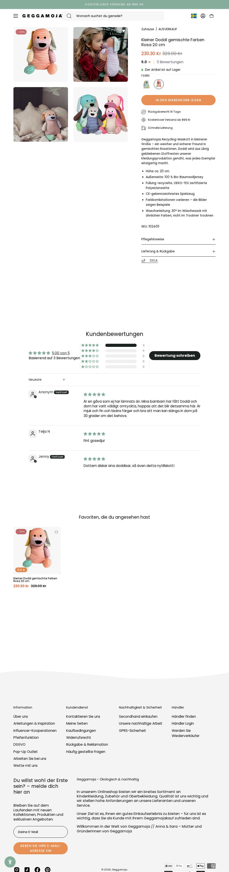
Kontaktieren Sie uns (83, 716)
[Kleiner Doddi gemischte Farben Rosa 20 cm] (159, 84)
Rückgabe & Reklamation (87, 744)
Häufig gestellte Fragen (85, 751)
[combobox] (112, 16)
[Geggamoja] (42, 15)
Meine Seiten (77, 723)
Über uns (20, 716)
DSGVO (19, 744)
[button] (90, 345)
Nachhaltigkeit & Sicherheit (140, 708)
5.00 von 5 (61, 353)
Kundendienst (77, 708)
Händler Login (183, 723)
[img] (94, 394)
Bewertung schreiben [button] (175, 355)
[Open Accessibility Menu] (10, 862)
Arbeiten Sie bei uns (29, 758)
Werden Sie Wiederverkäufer (185, 733)
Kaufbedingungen (81, 730)
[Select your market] (194, 17)
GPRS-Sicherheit (132, 730)
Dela (154, 260)
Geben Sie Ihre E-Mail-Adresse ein (40, 848)
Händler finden (184, 716)
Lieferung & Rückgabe (158, 251)
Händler (178, 708)
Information (22, 708)
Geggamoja (119, 869)
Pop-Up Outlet (25, 751)
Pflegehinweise (152, 239)
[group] (114, 4)
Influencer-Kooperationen (35, 730)
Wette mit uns (25, 765)
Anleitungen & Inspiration (34, 723)
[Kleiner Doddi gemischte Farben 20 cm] (146, 84)
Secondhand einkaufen (138, 716)
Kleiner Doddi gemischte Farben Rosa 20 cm (35, 579)
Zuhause (147, 29)
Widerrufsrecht (78, 737)
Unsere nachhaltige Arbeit (140, 723)
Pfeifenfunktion (26, 737)
